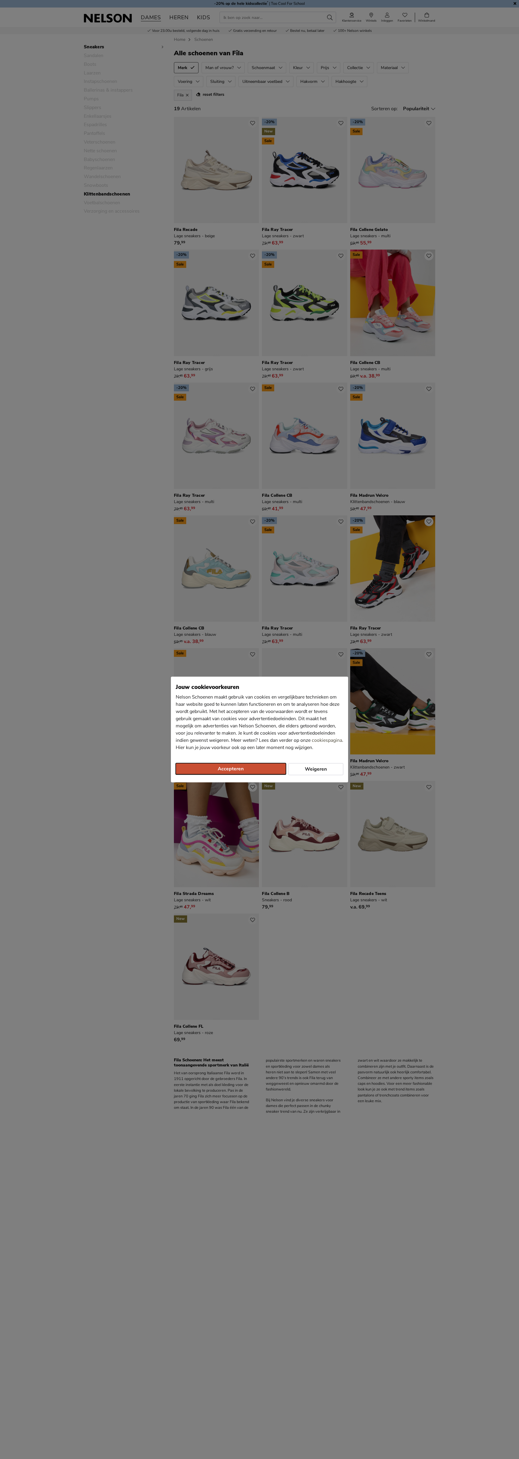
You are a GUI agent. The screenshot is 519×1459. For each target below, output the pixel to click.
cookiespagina (327, 740)
